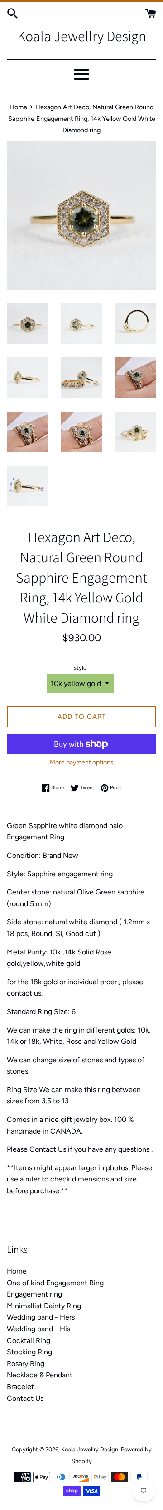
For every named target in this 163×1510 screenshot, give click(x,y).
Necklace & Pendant (39, 1375)
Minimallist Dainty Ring (44, 1306)
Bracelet (20, 1386)
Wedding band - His (38, 1329)
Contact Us (25, 1398)
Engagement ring (34, 1294)
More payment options (82, 762)
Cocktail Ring (28, 1340)
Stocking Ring (29, 1352)
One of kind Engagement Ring (55, 1282)
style (80, 667)
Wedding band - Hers (41, 1317)
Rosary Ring (25, 1363)
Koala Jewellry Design (81, 35)
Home (17, 1271)
